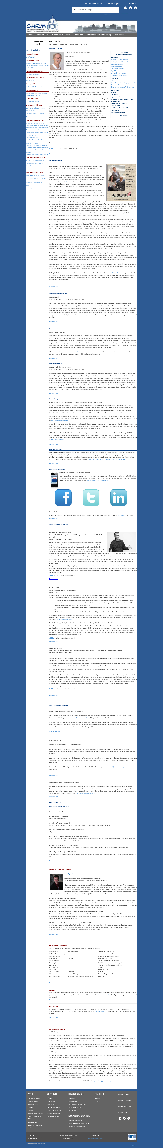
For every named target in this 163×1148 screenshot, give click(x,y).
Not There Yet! (30, 80)
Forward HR (29, 117)
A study (68, 182)
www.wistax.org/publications (60, 421)
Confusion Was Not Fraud (33, 87)
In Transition (30, 189)
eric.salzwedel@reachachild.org (114, 767)
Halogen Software (117, 273)
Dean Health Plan (116, 66)
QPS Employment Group (118, 73)
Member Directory (93, 4)
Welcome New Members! (34, 182)
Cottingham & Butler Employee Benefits (124, 83)
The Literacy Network (32, 102)
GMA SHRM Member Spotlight (35, 175)
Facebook (29, 114)
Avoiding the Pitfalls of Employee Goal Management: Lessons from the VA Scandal (37, 66)
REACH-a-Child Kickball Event (35, 160)
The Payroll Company (117, 69)
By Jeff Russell (30, 57)
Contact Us (132, 4)
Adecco (113, 81)
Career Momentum (117, 64)
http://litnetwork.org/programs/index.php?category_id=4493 (107, 459)
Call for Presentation (82, 718)
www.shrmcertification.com (76, 352)
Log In (133, 1145)
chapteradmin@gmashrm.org (101, 1081)
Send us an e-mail (103, 995)
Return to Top (53, 154)
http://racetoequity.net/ (64, 620)
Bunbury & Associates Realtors (120, 62)
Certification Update (32, 74)
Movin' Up (29, 185)
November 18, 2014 (32, 143)
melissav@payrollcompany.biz (86, 793)
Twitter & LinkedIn (38, 114)
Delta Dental (115, 85)
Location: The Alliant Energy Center (37, 154)
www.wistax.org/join (57, 440)
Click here (52, 149)
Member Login (112, 4)
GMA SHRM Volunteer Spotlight (36, 179)
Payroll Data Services (117, 71)
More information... (55, 731)
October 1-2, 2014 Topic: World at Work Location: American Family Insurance (37, 138)
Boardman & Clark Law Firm (119, 60)
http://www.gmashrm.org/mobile (97, 480)
